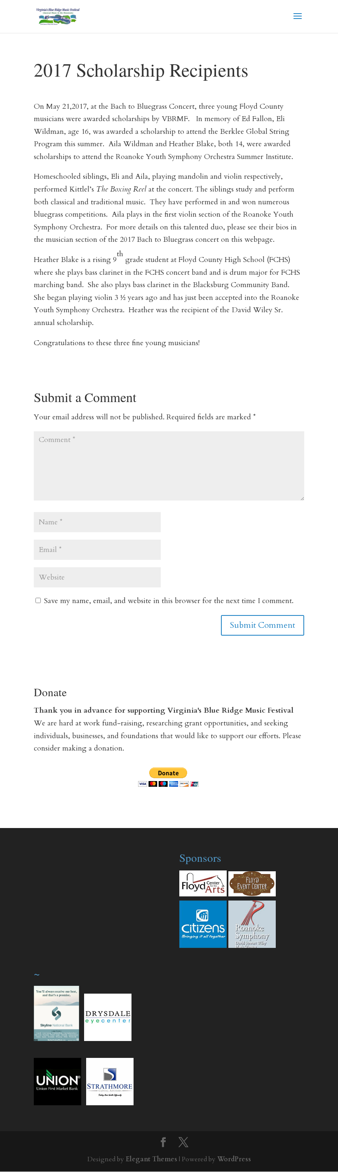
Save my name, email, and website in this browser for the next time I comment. (168, 601)
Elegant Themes (151, 1159)
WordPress (234, 1159)
